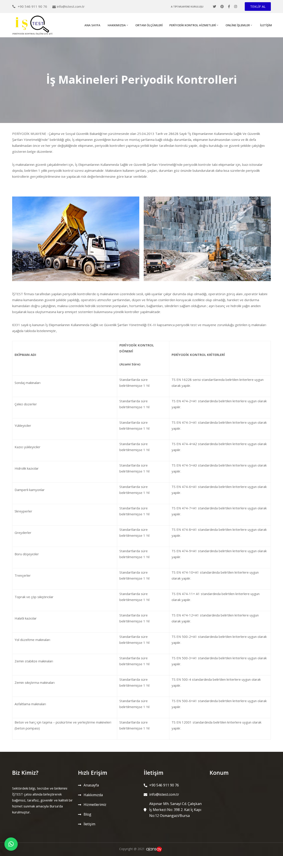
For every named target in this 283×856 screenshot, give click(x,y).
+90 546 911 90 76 (32, 6)
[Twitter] (214, 6)
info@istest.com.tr (71, 6)
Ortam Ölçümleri (149, 25)
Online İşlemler (238, 25)
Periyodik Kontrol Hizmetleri (192, 25)
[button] (258, 6)
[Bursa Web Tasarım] (154, 849)
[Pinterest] (222, 6)
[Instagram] (235, 6)
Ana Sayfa (92, 25)
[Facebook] (229, 6)
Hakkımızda (116, 25)
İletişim (265, 25)
